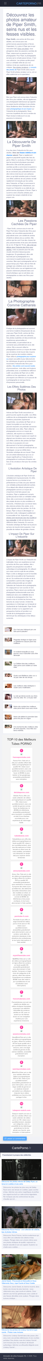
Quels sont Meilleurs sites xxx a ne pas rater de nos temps (25, 676)
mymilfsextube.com (21, 955)
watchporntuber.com (21, 1069)
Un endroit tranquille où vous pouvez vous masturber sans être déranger (26, 653)
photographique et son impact (20, 109)
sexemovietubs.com (21, 1034)
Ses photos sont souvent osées (23, 366)
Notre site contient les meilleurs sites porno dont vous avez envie (25, 707)
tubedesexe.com (21, 835)
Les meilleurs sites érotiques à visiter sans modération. (24, 686)
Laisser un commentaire (15, 1138)
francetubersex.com (21, 998)
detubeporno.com (21, 792)
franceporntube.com (21, 757)
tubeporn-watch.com (22, 1110)
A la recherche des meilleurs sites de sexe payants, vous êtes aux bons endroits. (26, 728)
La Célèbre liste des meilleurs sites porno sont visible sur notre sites (25, 665)
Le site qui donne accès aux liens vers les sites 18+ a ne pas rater (25, 697)
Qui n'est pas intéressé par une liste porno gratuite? (25, 630)
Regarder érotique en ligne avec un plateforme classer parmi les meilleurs (25, 641)
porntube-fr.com (22, 916)
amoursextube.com (21, 870)
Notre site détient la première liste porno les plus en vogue (25, 717)
